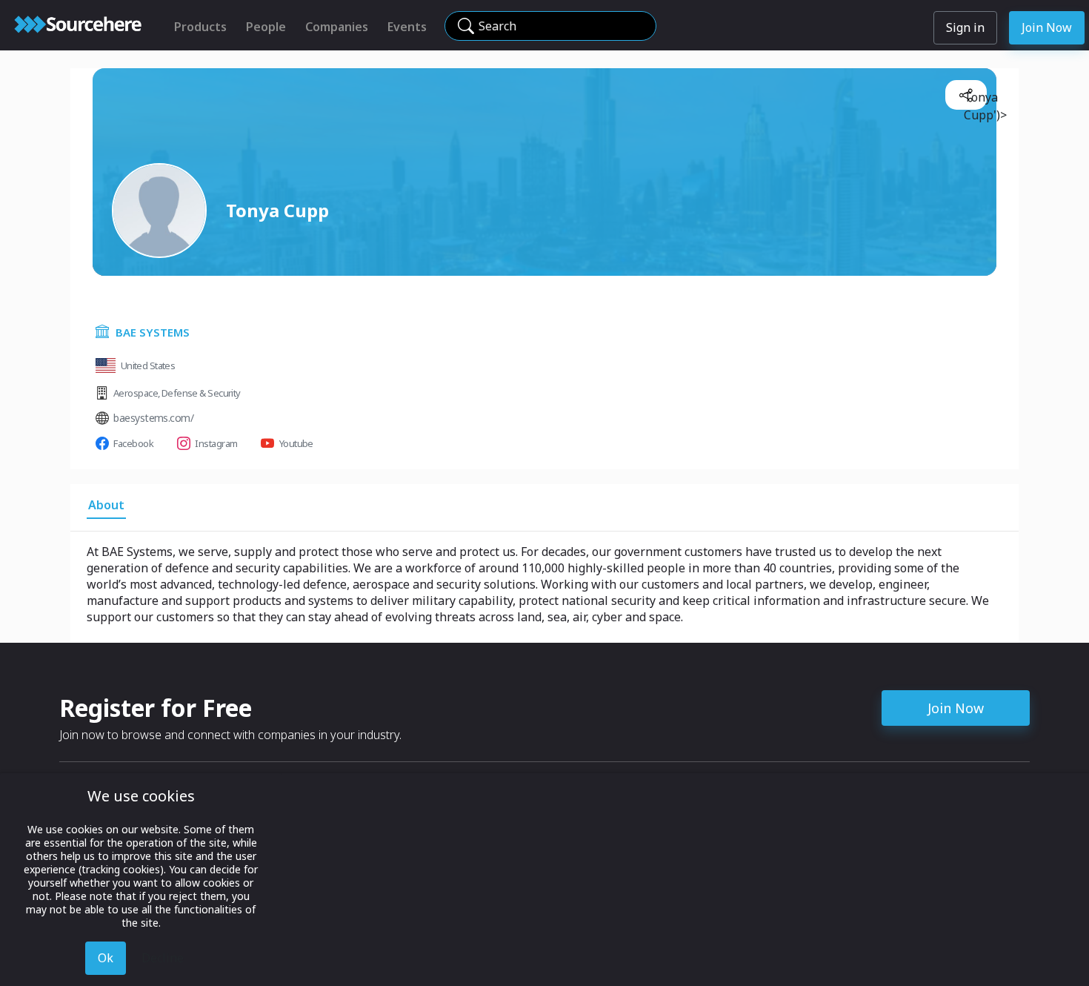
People (266, 27)
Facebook (133, 443)
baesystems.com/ (153, 418)
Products (200, 27)
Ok (105, 958)
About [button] (106, 505)
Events (407, 27)
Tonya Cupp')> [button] (972, 99)
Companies (336, 27)
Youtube (296, 443)
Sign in (965, 27)
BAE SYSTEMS (153, 332)
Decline (162, 958)
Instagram (216, 443)
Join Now (1047, 27)
